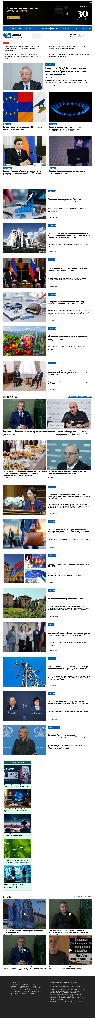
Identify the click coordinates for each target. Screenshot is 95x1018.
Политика (7, 124)
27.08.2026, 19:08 (53, 651)
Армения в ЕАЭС (54, 727)
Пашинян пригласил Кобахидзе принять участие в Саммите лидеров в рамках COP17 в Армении (69, 703)
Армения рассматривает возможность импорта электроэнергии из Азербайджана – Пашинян (68, 668)
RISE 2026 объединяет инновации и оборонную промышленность (23, 931)
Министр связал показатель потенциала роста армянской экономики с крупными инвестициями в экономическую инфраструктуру (67, 209)
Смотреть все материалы (80, 397)
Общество (52, 487)
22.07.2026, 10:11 (52, 477)
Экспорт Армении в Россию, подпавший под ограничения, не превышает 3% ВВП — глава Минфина (22, 173)
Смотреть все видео (82, 896)
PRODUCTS (33, 28)
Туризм (13, 990)
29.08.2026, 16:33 (53, 133)
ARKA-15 (32, 993)
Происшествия (16, 991)
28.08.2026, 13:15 (52, 547)
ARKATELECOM (10, 28)
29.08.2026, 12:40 (53, 177)
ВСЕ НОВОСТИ (15, 982)
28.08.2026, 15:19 (52, 389)
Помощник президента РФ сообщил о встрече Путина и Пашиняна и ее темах (67, 269)
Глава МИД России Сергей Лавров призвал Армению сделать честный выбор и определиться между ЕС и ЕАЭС (68, 574)
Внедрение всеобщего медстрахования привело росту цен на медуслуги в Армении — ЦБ (69, 303)
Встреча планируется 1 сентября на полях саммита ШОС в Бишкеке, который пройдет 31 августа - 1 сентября (67, 278)
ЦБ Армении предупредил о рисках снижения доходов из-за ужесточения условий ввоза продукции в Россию (67, 338)
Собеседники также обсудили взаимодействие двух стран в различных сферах (68, 712)
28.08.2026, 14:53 (53, 513)
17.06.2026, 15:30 (7, 934)
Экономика (50, 64)
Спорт (37, 990)
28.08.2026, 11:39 (52, 582)
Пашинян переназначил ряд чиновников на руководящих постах (67, 172)
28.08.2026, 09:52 (53, 616)
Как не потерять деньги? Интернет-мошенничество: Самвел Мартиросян (65, 968)
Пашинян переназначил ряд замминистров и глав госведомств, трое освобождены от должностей (69, 531)
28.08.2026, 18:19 (52, 355)
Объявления (15, 995)
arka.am (77, 991)
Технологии (28, 990)
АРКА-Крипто (38, 986)
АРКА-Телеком (17, 762)
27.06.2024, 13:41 (53, 971)
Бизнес (51, 624)
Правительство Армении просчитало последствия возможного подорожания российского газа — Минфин (66, 129)
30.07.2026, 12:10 (7, 437)
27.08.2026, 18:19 (52, 685)
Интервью (14, 993)
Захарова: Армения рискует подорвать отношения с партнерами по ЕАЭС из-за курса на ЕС (69, 737)
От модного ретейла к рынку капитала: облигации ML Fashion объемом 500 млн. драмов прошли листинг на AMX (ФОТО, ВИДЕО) (69, 634)
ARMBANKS (22, 28)
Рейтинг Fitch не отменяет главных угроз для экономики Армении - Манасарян (67, 472)
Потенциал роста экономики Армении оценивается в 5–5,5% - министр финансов (66, 200)
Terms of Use (68, 1001)
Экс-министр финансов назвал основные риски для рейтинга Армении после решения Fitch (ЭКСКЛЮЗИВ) (25, 433)
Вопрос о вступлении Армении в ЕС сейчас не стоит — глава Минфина (22, 128)
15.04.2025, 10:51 (53, 934)
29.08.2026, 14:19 (7, 177)
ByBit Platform (25, 986)
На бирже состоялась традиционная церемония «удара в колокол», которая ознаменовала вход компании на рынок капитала (67, 643)
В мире (26, 991)
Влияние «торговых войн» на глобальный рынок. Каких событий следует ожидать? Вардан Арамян (24, 968)
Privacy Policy (54, 1001)
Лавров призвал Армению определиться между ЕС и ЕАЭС (68, 565)
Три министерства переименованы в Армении (67, 599)
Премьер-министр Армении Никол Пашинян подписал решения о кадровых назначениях (69, 540)
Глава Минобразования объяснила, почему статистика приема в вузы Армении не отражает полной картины (69, 496)
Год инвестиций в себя (33, 988)
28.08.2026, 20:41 (53, 252)
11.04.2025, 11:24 (7, 971)
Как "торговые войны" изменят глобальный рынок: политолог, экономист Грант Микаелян (68, 931)
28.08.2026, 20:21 (52, 286)
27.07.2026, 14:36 (52, 437)
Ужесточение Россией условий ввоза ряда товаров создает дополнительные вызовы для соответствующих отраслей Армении (68, 348)
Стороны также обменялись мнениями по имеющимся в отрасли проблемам (69, 382)
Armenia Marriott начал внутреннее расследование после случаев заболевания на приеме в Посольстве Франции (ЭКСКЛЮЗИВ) (25, 473)
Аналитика (35, 991)
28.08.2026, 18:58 (53, 320)
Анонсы (23, 993)
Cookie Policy (81, 1001)
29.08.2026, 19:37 (51, 77)
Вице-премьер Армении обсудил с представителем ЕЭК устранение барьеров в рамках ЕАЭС (67, 373)
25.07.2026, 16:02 (7, 477)
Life (20, 990)
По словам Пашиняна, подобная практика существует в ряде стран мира (68, 245)
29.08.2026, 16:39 (8, 133)
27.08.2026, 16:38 (53, 719)
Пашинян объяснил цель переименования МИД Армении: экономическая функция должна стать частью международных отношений (69, 235)
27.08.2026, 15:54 (52, 754)
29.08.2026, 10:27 (53, 217)
